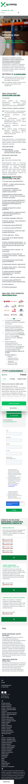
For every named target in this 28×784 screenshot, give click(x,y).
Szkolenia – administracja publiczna (8, 714)
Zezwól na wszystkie (14, 403)
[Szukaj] (18, 12)
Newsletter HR (5, 10)
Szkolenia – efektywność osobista (8, 707)
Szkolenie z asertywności (6, 727)
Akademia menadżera (5, 722)
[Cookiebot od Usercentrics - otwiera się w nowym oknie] (20, 375)
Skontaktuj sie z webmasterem (7, 766)
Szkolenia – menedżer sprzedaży (8, 745)
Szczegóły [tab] (12, 378)
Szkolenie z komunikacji (6, 750)
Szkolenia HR (4, 711)
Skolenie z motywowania (6, 725)
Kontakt (3, 758)
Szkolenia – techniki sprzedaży (7, 747)
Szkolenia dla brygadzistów (7, 748)
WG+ (12, 10)
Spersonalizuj (13, 408)
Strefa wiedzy (4, 761)
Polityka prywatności (5, 763)
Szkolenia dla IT (4, 755)
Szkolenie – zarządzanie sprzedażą (8, 740)
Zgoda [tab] (4, 378)
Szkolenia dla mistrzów (6, 733)
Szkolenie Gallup (4, 723)
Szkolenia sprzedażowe (6, 706)
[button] (4, 308)
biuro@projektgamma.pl (6, 685)
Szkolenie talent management (7, 731)
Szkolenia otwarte (5, 753)
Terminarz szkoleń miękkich (7, 717)
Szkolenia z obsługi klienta (6, 730)
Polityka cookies (4, 764)
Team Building (4, 756)
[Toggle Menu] (2, 17)
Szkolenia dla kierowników (6, 742)
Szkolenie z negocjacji (6, 728)
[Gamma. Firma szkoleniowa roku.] (9, 4)
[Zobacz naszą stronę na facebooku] (2, 692)
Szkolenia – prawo (5, 715)
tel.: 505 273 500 (14, 415)
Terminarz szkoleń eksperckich (7, 719)
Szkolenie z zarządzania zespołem (8, 720)
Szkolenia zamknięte (5, 703)
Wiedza (2, 760)
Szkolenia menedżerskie (6, 704)
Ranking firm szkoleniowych (7, 752)
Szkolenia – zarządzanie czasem (8, 739)
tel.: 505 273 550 (4, 686)
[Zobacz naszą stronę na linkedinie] (5, 692)
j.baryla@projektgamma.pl (10, 421)
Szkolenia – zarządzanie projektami (8, 709)
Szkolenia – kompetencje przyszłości (9, 712)
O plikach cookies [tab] (21, 378)
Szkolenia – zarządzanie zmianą (8, 737)
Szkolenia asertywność (6, 744)
